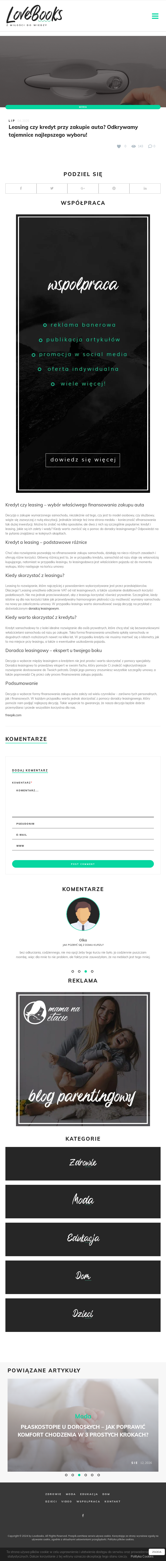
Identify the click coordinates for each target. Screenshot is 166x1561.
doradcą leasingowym (44, 608)
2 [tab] (80, 971)
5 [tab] (93, 1475)
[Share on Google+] (83, 188)
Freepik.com (75, 1535)
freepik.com (13, 715)
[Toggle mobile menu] (156, 15)
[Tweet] (52, 188)
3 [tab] (86, 971)
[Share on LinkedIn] (145, 188)
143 (140, 146)
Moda (83, 107)
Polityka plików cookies (121, 1539)
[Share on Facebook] (21, 188)
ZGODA (156, 1551)
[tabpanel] (83, 932)
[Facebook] (83, 1515)
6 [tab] (99, 1475)
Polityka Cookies (142, 1556)
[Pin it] (114, 188)
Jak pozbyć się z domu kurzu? (83, 944)
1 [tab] (73, 971)
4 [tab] (93, 971)
